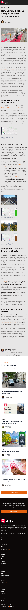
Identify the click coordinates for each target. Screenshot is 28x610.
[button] (25, 2)
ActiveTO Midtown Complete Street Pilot (10, 107)
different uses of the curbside (7, 69)
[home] (6, 2)
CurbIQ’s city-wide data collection (8, 322)
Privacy (11, 604)
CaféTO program (15, 176)
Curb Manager (4, 281)
